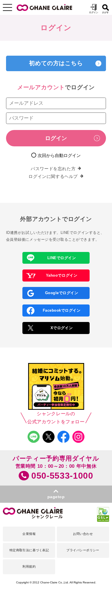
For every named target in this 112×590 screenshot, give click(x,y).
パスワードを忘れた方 (53, 168)
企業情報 (29, 533)
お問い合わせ (83, 533)
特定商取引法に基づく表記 (29, 550)
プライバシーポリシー (82, 550)
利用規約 (29, 566)
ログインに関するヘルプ (53, 176)
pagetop (56, 497)
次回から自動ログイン (59, 155)
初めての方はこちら (56, 63)
